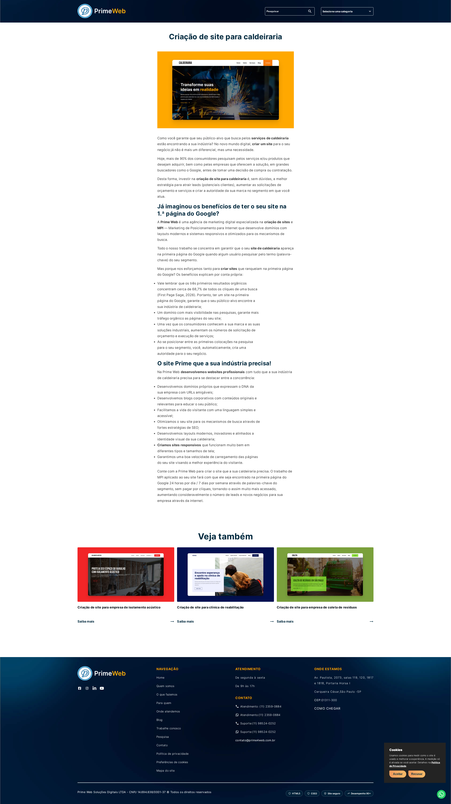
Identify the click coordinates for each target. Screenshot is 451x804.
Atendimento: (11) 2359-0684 (260, 706)
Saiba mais (86, 621)
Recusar (416, 773)
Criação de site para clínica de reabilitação (210, 607)
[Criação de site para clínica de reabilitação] (225, 574)
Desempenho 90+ (361, 793)
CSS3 (314, 793)
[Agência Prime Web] (102, 17)
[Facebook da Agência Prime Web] (80, 688)
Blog (159, 720)
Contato (162, 745)
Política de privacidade (172, 753)
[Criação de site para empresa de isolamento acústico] (126, 574)
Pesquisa (162, 736)
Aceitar (398, 773)
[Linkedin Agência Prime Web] (94, 688)
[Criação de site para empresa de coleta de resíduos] (325, 574)
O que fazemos (166, 694)
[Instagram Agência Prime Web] (87, 688)
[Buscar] (310, 11)
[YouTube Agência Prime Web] (102, 688)
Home (160, 677)
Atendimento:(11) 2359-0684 (260, 715)
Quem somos (165, 686)
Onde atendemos (168, 711)
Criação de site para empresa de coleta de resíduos (317, 607)
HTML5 (296, 793)
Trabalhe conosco (168, 728)
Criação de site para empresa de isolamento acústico (119, 607)
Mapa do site (165, 770)
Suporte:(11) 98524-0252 (258, 723)
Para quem (163, 703)
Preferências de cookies (172, 762)
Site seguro (334, 793)
